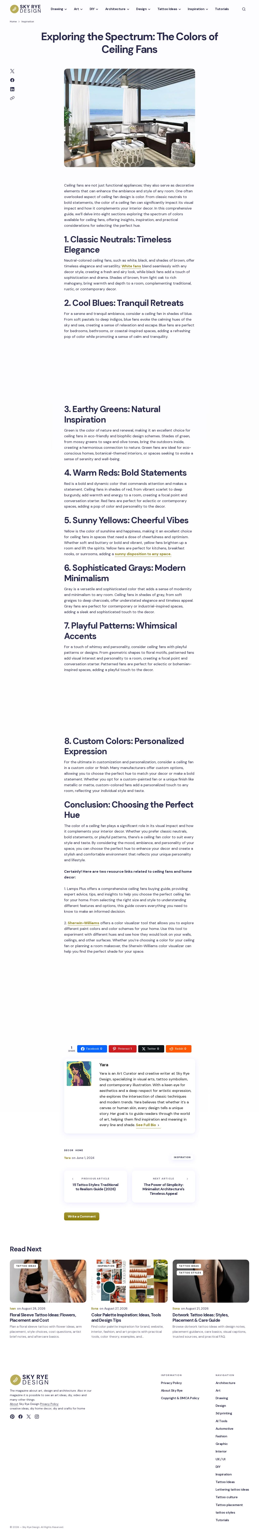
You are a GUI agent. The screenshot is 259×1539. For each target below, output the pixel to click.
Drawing (222, 1398)
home (79, 1150)
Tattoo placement (229, 1505)
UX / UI (220, 1459)
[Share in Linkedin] (12, 89)
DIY (218, 1467)
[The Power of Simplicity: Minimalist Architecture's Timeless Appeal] (163, 1186)
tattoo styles (190, 1272)
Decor (69, 1150)
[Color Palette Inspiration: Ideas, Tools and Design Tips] (129, 1281)
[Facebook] (20, 1417)
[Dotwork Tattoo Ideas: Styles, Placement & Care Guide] (211, 1281)
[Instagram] (37, 1417)
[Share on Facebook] (12, 80)
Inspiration (27, 21)
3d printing (224, 1413)
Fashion (221, 1436)
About (14, 1404)
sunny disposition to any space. (143, 553)
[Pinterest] (12, 1417)
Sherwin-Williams (83, 922)
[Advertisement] (129, 370)
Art (218, 1390)
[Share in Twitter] (12, 71)
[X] (29, 1417)
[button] (244, 9)
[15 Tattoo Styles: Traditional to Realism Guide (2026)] (95, 1186)
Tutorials (222, 1520)
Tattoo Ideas (26, 1265)
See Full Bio (146, 1124)
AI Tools (221, 1421)
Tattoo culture (227, 1497)
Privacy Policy (49, 1404)
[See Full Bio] (158, 1125)
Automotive (224, 1428)
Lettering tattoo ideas (232, 1489)
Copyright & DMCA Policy (180, 1398)
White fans (131, 266)
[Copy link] (12, 98)
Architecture (225, 1383)
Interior (221, 1451)
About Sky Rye (172, 1390)
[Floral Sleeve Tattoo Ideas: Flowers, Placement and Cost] (48, 1281)
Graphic (222, 1444)
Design (221, 1405)
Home (13, 21)
